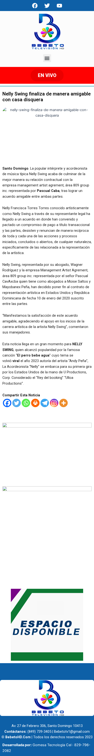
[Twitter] (16, 403)
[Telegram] (44, 403)
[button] (47, 58)
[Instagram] (54, 403)
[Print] (35, 403)
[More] (63, 403)
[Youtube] (59, 5)
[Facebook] (34, 5)
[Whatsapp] (26, 403)
